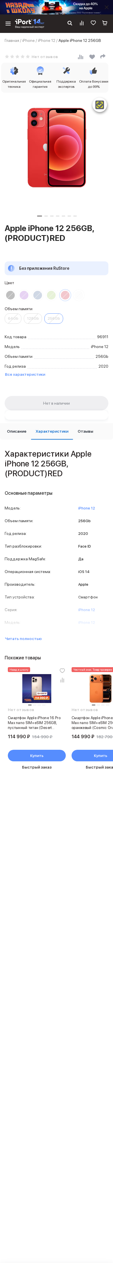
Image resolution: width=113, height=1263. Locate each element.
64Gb (13, 318)
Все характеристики (25, 374)
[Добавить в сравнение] (62, 679)
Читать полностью (23, 638)
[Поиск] (70, 23)
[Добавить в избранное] (62, 670)
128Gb (33, 318)
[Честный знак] (99, 105)
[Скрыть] (106, 7)
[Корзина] (104, 23)
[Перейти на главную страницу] (29, 23)
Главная (12, 40)
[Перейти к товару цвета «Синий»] (37, 295)
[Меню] (8, 23)
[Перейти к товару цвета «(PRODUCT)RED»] (65, 295)
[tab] (16, 431)
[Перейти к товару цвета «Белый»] (78, 295)
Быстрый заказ (37, 767)
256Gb (54, 318)
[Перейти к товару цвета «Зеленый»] (51, 295)
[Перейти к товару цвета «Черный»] (10, 295)
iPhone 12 (46, 40)
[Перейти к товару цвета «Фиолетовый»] (24, 295)
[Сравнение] (81, 23)
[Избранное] (93, 23)
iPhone (28, 40)
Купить (36, 755)
